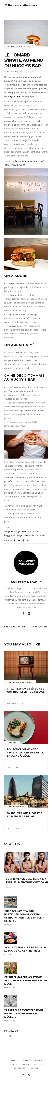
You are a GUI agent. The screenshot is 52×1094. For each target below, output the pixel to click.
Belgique (8, 531)
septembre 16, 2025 (15, 704)
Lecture (34, 1068)
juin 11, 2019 (30, 72)
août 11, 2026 (8, 925)
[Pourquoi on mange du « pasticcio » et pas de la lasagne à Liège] (26, 727)
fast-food (26, 531)
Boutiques (19, 1068)
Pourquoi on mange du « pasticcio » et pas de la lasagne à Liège (25, 752)
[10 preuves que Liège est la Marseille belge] (26, 791)
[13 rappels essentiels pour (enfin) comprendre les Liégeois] (26, 1001)
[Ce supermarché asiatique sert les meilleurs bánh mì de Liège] (26, 968)
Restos (28, 47)
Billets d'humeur (16, 682)
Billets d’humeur (32, 1060)
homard (36, 531)
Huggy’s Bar (14, 96)
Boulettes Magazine (14, 72)
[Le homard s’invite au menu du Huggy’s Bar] (26, 563)
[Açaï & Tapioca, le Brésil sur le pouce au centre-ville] (26, 938)
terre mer (40, 535)
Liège (20, 535)
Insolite (28, 682)
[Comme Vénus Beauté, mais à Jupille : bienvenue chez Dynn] (26, 862)
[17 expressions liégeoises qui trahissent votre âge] (26, 667)
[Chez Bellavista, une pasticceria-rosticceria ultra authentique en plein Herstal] (26, 902)
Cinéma (25, 1064)
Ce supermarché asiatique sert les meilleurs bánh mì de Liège (26, 980)
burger (17, 531)
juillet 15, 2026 (9, 1020)
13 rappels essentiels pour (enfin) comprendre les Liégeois (23, 1013)
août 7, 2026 (8, 954)
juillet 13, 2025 (13, 767)
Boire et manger (15, 47)
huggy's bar (10, 535)
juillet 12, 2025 (13, 828)
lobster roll (29, 535)
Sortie (14, 1064)
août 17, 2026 (10, 887)
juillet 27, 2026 (9, 987)
